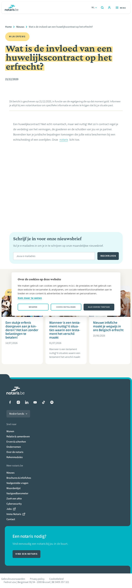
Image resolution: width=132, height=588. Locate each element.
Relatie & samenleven (18, 436)
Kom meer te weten (30, 297)
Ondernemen (13, 446)
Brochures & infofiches (18, 477)
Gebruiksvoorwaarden (13, 578)
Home (8, 26)
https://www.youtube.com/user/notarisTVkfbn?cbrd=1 (35, 402)
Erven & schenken (16, 441)
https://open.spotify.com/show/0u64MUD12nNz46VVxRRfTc (51, 402)
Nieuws (20, 26)
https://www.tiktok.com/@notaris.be (43, 402)
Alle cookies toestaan (99, 307)
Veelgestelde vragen (17, 483)
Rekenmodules (14, 457)
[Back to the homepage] (11, 7)
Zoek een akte (14, 498)
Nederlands (16, 413)
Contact (10, 519)
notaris (64, 139)
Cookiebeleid (56, 578)
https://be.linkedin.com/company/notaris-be (26, 402)
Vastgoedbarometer (17, 493)
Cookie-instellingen (66, 307)
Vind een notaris (26, 554)
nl (93, 7)
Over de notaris (14, 452)
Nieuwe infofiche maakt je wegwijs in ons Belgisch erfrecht (108, 326)
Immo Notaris (13, 514)
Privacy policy (37, 578)
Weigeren (33, 307)
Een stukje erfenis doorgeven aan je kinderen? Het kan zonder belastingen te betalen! (21, 330)
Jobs (9, 508)
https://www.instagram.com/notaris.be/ (18, 402)
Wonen (10, 431)
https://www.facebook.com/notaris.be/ (10, 402)
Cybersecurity (14, 503)
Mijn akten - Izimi (109, 7)
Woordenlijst (13, 488)
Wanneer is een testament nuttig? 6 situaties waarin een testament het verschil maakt (64, 330)
